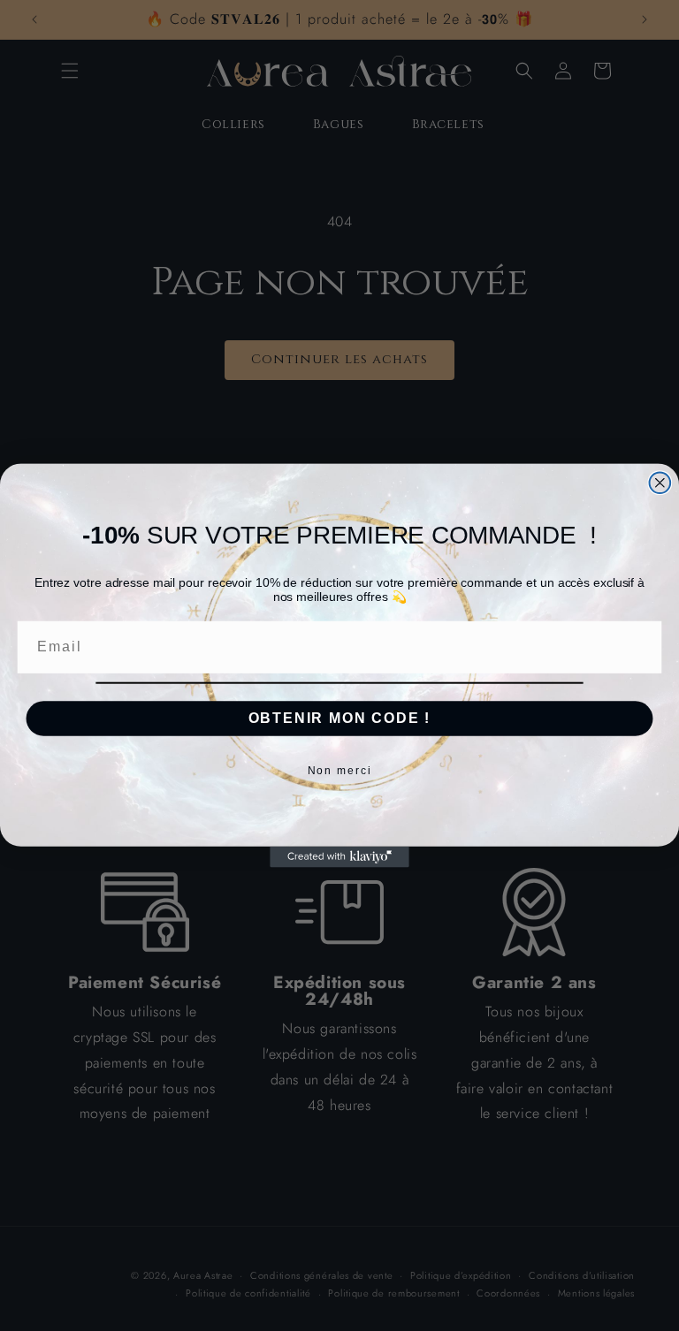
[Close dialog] (660, 482)
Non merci (340, 770)
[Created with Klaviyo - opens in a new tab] (339, 857)
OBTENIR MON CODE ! (339, 718)
